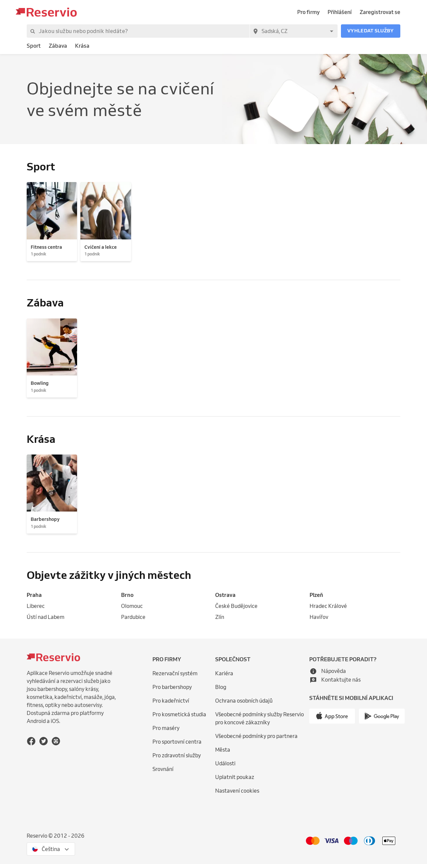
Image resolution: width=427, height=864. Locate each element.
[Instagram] (55, 741)
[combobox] (294, 31)
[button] (370, 31)
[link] (34, 45)
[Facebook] (31, 741)
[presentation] (51, 849)
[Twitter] (43, 741)
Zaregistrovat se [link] (380, 12)
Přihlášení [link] (340, 12)
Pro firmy (308, 12)
